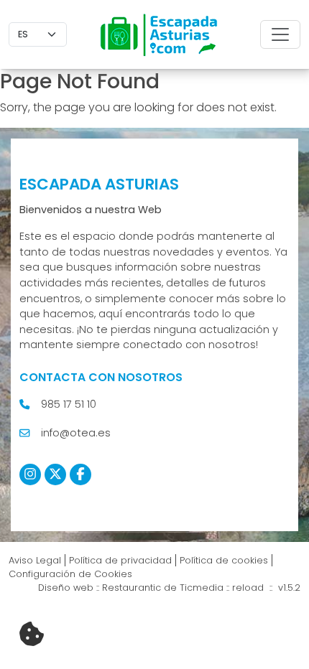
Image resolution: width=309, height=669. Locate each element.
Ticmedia (201, 587)
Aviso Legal (35, 560)
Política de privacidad (120, 560)
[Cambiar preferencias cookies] (31, 634)
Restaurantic (131, 587)
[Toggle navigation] (280, 34)
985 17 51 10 (68, 404)
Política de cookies (224, 560)
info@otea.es (76, 433)
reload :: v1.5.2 (266, 587)
